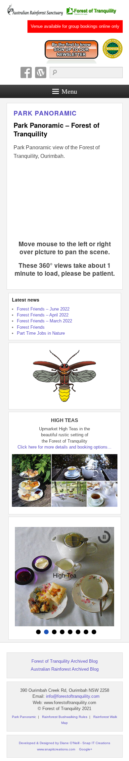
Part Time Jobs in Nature (41, 333)
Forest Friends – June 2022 (43, 309)
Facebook (26, 72)
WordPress (40, 72)
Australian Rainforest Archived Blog (65, 669)
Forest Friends (31, 327)
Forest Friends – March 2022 (44, 320)
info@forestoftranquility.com (73, 696)
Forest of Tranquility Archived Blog (64, 661)
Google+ (85, 749)
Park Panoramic (45, 113)
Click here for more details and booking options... (64, 447)
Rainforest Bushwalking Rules (64, 717)
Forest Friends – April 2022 (42, 314)
